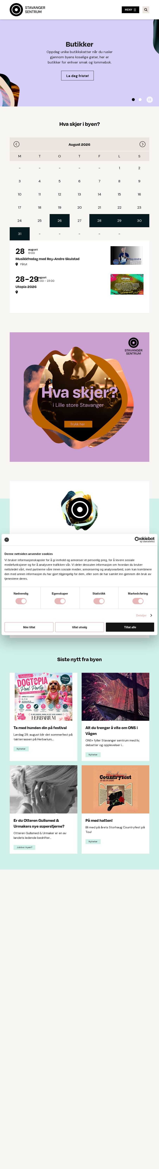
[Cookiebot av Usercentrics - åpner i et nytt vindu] (138, 540)
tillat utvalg (79, 627)
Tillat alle (130, 627)
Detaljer (141, 615)
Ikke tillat (29, 627)
